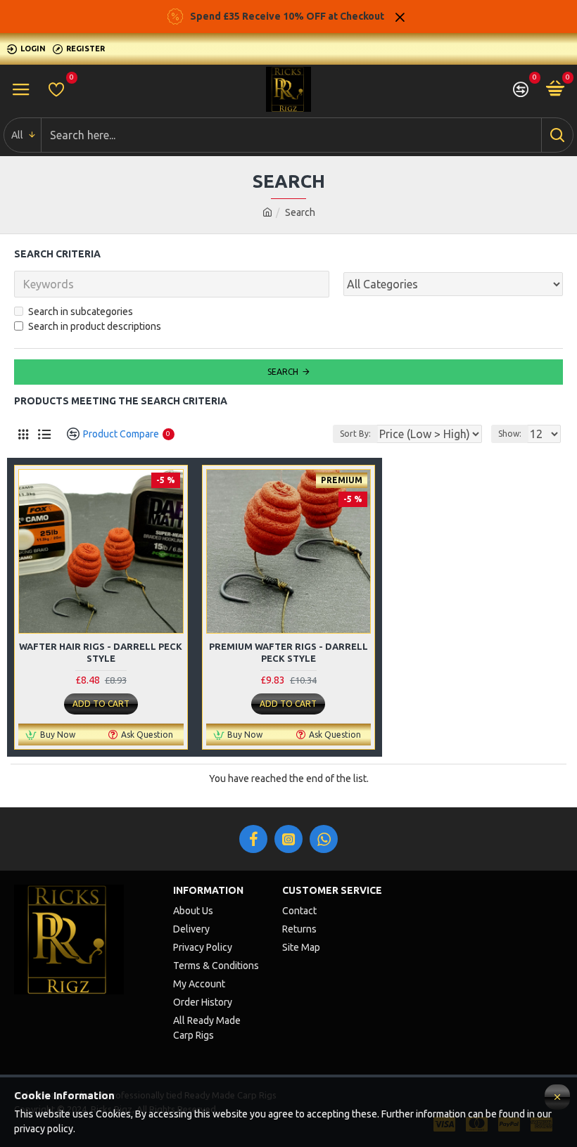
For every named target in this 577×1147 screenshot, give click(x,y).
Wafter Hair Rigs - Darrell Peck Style (100, 652)
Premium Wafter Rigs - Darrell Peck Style (288, 652)
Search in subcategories (80, 311)
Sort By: (355, 433)
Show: (509, 433)
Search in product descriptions (94, 326)
